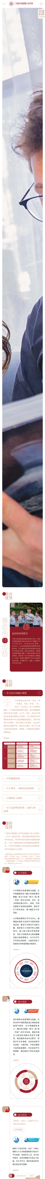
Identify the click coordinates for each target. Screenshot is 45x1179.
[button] (5, 620)
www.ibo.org (17, 863)
